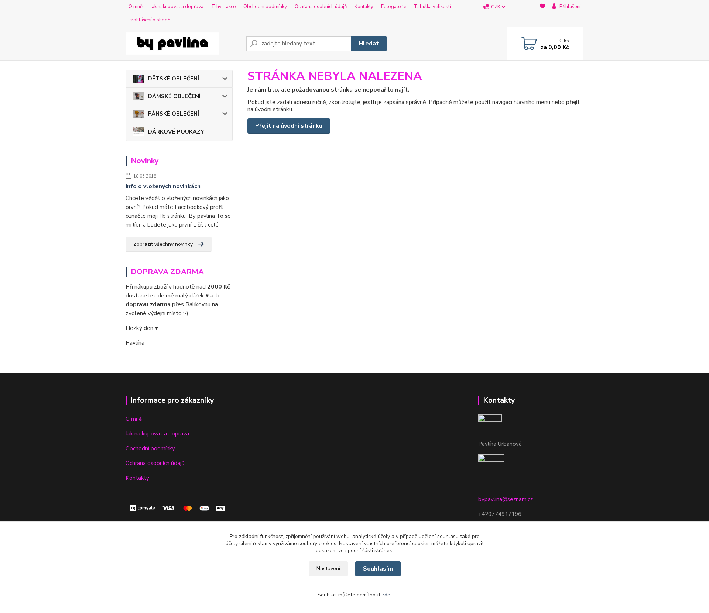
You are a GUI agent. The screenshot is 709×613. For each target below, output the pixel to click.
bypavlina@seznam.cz (505, 499)
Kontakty (363, 6)
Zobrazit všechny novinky (163, 244)
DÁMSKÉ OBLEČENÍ (174, 96)
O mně (136, 6)
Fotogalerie (393, 6)
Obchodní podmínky (265, 6)
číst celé (208, 224)
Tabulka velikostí (432, 6)
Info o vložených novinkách (163, 186)
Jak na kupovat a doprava (157, 433)
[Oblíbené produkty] (542, 13)
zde (386, 594)
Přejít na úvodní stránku (288, 126)
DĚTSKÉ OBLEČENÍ (173, 78)
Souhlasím (378, 569)
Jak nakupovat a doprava (176, 6)
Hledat (369, 43)
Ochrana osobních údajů (321, 6)
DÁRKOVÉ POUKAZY (176, 131)
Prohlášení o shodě (149, 20)
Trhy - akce (223, 6)
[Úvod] (183, 43)
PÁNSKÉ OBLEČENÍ (173, 113)
